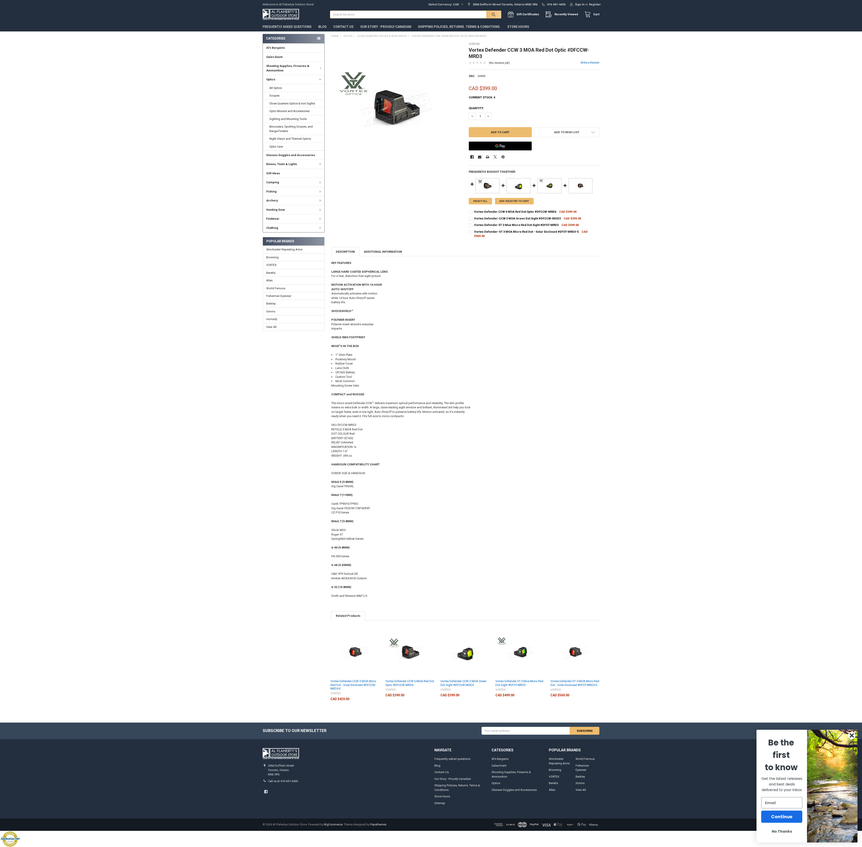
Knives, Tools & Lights (281, 164)
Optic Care (276, 146)
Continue (781, 817)
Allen (269, 280)
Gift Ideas (273, 173)
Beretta (270, 272)
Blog (322, 27)
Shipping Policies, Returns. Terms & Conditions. (459, 27)
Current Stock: (482, 97)
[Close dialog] (852, 735)
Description (345, 251)
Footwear (272, 218)
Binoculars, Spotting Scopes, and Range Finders (291, 129)
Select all (480, 201)
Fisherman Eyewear (278, 296)
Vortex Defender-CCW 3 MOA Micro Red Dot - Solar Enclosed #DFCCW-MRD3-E (353, 684)
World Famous (275, 288)
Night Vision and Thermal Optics (290, 138)
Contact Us (343, 27)
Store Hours (518, 27)
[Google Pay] (500, 146)
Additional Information (383, 251)
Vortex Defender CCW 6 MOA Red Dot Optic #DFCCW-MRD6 (409, 682)
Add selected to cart (514, 201)
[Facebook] (472, 157)
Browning (272, 257)
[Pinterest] (503, 157)
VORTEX (271, 265)
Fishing (271, 191)
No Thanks (782, 831)
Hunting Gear (275, 209)
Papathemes (378, 824)
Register (595, 4)
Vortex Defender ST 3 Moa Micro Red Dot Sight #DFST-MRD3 (519, 682)
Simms (270, 311)
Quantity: (476, 108)
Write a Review (590, 62)
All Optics (275, 88)
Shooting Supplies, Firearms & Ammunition (287, 68)
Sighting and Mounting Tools (288, 119)
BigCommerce (333, 824)
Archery (272, 200)
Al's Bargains (275, 47)
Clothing (272, 228)
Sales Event (274, 57)
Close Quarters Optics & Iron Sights (292, 103)
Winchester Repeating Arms (284, 249)
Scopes (274, 95)
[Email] (479, 157)
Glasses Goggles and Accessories (290, 155)
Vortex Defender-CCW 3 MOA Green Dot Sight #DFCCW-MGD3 (463, 682)
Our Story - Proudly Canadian (385, 27)
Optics (270, 79)
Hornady (271, 319)
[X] (495, 157)
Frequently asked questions (287, 27)
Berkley (271, 303)
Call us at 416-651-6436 (283, 781)
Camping (272, 182)
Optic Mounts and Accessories (289, 111)
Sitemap (439, 803)
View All (271, 327)
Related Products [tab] (348, 615)
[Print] (487, 157)
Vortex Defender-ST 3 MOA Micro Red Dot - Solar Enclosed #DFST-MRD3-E (574, 682)
